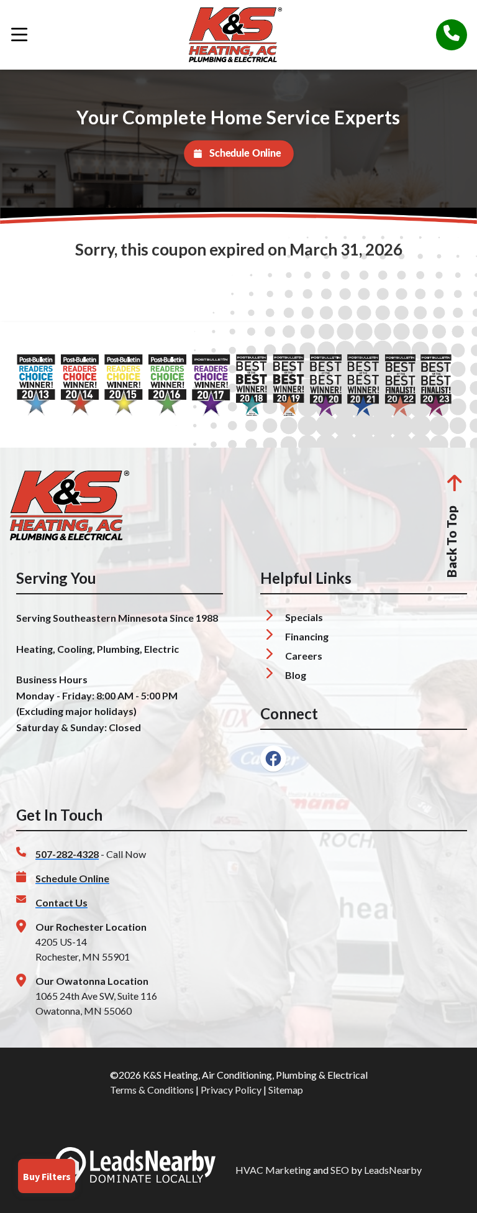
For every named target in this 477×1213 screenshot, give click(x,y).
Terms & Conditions (152, 1089)
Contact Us (61, 902)
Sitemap (285, 1089)
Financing (307, 636)
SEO (339, 1170)
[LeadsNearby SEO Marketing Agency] (135, 1170)
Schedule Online (245, 154)
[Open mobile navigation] (19, 35)
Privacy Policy (231, 1089)
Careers (303, 656)
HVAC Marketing (273, 1170)
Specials (304, 617)
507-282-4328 (67, 854)
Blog (295, 675)
